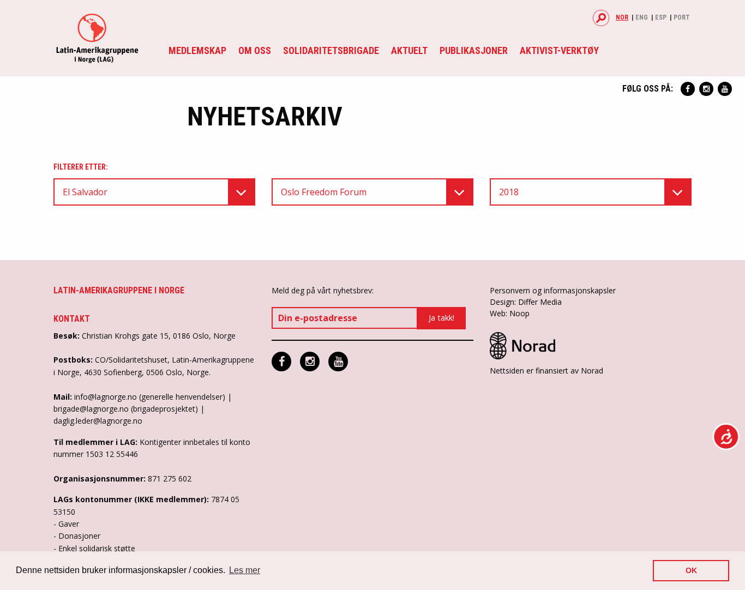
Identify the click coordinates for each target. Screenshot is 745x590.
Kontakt (71, 319)
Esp (660, 17)
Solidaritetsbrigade (331, 50)
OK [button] (691, 570)
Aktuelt (409, 50)
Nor (622, 17)
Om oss (254, 50)
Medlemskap (197, 50)
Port (682, 17)
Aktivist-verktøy (559, 50)
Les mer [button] (244, 570)
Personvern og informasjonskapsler (553, 290)
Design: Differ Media (526, 302)
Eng (641, 17)
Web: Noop (510, 313)
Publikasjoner (474, 50)
